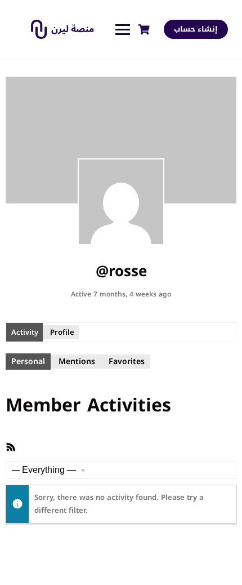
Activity (24, 332)
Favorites (127, 361)
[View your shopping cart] (145, 29)
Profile (62, 332)
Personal (28, 361)
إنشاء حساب (196, 29)
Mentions (77, 361)
